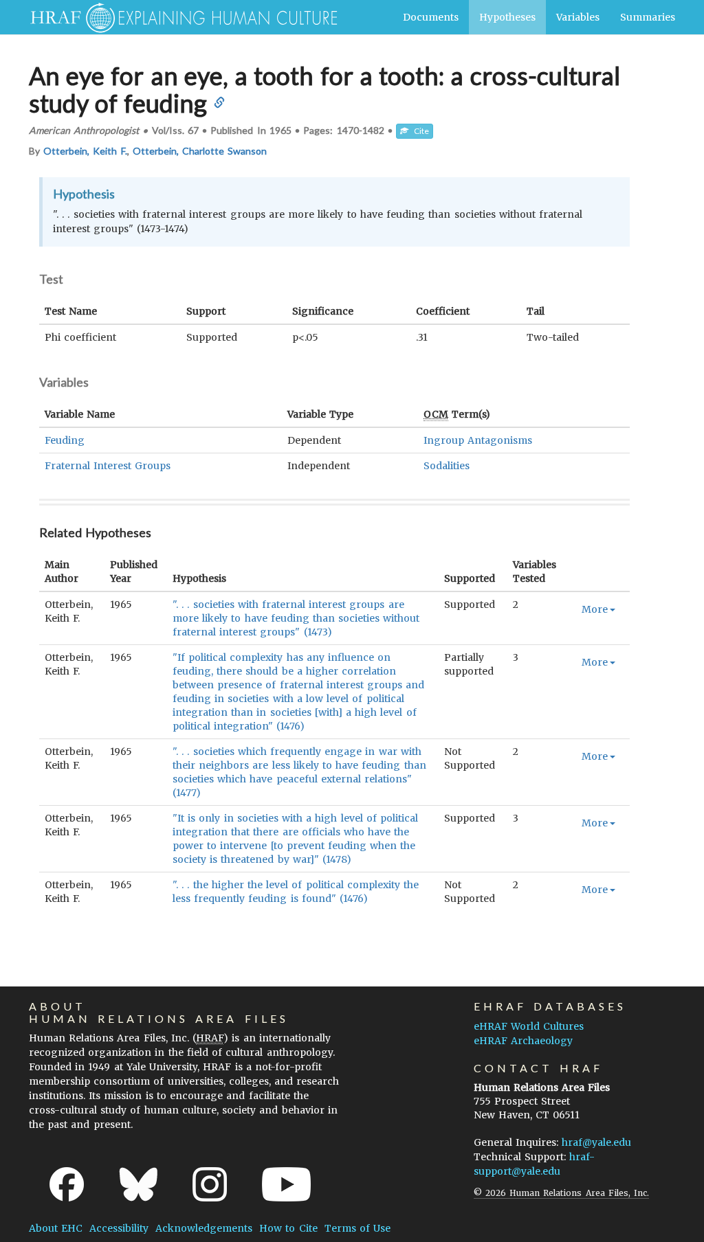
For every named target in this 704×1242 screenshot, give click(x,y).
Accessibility (118, 1228)
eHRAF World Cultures (529, 1026)
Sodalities (447, 466)
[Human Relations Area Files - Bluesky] (139, 1184)
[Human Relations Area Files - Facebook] (66, 1184)
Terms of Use (357, 1228)
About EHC (55, 1228)
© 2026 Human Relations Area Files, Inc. (561, 1193)
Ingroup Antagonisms (478, 440)
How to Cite (288, 1228)
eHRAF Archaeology (523, 1041)
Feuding (65, 440)
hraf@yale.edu (596, 1142)
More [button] (595, 609)
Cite (418, 131)
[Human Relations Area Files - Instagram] (209, 1184)
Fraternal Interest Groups (107, 466)
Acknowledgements (203, 1228)
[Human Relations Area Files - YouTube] (286, 1184)
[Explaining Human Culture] (178, 17)
